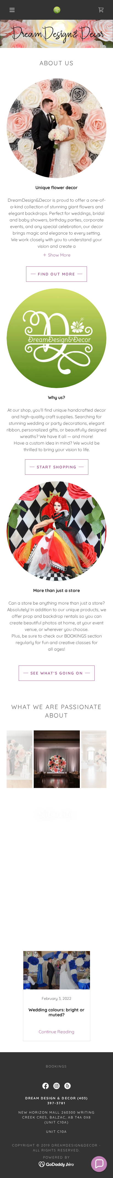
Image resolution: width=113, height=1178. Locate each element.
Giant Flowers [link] (50, 943)
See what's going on (56, 673)
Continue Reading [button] (56, 1031)
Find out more (56, 274)
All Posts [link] (21, 943)
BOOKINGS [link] (56, 1066)
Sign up (56, 880)
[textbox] (56, 859)
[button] (12, 9)
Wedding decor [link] (85, 943)
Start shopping (57, 467)
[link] (56, 10)
